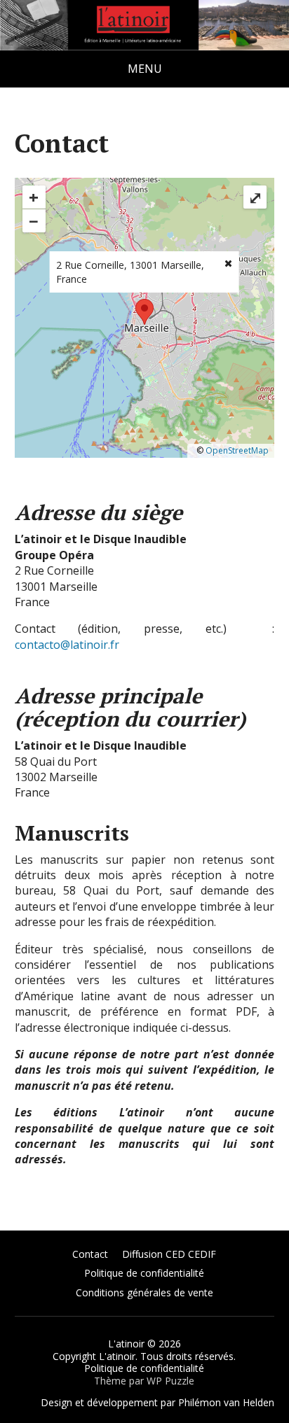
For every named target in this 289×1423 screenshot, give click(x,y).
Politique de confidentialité (144, 1273)
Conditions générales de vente (144, 1292)
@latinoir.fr (89, 644)
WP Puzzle (170, 1380)
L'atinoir (126, 1343)
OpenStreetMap (237, 450)
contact (34, 644)
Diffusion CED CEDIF (169, 1254)
